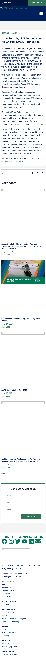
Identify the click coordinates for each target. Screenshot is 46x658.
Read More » (6, 255)
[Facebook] (4, 541)
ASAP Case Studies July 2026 (14, 390)
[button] (41, 13)
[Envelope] (38, 541)
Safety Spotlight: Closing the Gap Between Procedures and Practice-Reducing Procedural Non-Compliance (21, 246)
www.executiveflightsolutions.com (19, 161)
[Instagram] (11, 541)
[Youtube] (24, 541)
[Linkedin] (31, 541)
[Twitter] (18, 541)
